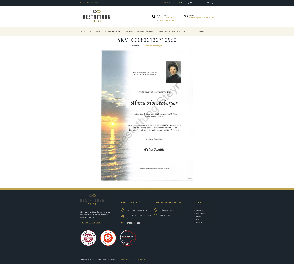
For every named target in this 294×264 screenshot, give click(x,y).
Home (83, 32)
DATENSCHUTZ (140, 259)
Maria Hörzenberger (154, 46)
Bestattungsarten (112, 32)
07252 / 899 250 (165, 18)
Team (191, 32)
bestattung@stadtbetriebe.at (201, 18)
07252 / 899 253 (167, 215)
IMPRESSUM (125, 259)
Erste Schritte (95, 32)
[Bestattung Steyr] (96, 16)
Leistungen (128, 32)
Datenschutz (199, 210)
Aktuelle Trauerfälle (146, 32)
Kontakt (200, 32)
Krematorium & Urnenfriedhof (172, 32)
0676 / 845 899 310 (167, 20)
